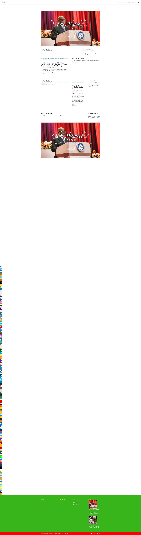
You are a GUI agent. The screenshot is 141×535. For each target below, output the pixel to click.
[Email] (1, 399)
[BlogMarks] (1, 393)
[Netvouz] (1, 483)
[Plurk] (1, 318)
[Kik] (1, 419)
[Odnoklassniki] (1, 441)
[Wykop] (1, 368)
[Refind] (1, 316)
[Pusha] (1, 426)
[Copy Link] (1, 412)
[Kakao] (1, 445)
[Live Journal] (1, 293)
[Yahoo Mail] (1, 309)
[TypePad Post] (1, 305)
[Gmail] (1, 386)
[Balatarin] (1, 333)
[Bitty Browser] (1, 470)
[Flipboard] (1, 327)
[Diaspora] (1, 349)
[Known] (1, 355)
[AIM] (1, 456)
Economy (74, 92)
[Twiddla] (1, 311)
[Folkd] (1, 289)
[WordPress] (1, 371)
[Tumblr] (1, 465)
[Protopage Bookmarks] (1, 439)
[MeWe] (1, 382)
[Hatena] (1, 324)
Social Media (134, 2)
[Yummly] (1, 280)
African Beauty (76, 500)
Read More (70, 36)
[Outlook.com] (1, 423)
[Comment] (1, 452)
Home (118, 2)
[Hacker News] (1, 353)
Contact (128, 2)
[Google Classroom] (1, 417)
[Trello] (1, 373)
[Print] (1, 406)
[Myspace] (1, 296)
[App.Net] (1, 344)
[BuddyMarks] (1, 285)
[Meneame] (1, 421)
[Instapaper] (1, 291)
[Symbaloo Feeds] (1, 490)
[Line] (1, 322)
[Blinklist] (1, 454)
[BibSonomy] (1, 282)
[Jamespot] (1, 479)
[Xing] (1, 397)
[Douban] (1, 287)
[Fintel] (1, 351)
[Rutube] (1, 404)
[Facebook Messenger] (1, 415)
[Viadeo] (1, 492)
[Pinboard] (1, 360)
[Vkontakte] (1, 459)
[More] (1, 494)
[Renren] (1, 300)
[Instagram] (1, 335)
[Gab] (1, 342)
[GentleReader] (1, 476)
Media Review (75, 502)
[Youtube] (1, 461)
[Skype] (1, 428)
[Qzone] (1, 377)
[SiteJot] (1, 437)
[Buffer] (1, 468)
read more (43, 73)
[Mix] (1, 357)
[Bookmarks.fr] (1, 346)
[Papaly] (1, 379)
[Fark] (1, 388)
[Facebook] (1, 267)
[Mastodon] (1, 340)
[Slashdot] (1, 375)
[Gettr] (1, 401)
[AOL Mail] (1, 395)
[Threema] (1, 430)
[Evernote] (1, 450)
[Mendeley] (1, 443)
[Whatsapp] (1, 276)
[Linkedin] (1, 271)
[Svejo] (1, 302)
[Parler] (1, 463)
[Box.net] (1, 331)
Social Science (76, 504)
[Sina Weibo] (1, 487)
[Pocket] (1, 298)
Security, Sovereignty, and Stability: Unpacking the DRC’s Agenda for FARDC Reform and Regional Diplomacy (70, 24)
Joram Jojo (62, 30)
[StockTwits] (1, 313)
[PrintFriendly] (1, 485)
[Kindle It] (1, 384)
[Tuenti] (1, 366)
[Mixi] (1, 320)
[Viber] (1, 432)
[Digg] (1, 338)
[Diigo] (1, 329)
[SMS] (1, 364)
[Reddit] (1, 274)
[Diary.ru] (1, 390)
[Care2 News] (1, 472)
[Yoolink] (1, 307)
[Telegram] (1, 434)
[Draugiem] (1, 474)
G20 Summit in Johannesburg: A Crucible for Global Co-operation (77, 87)
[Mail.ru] (1, 481)
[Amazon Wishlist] (1, 408)
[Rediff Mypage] (1, 362)
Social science (74, 30)
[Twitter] (1, 269)
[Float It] (1, 278)
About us (123, 2)
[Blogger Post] (1, 410)
